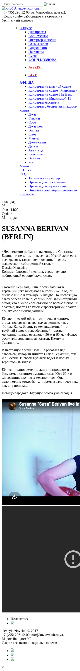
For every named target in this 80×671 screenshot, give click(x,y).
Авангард (35, 150)
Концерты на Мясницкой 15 (49, 98)
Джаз (32, 114)
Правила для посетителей (47, 182)
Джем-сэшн (37, 142)
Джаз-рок (35, 126)
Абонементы (38, 36)
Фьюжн (34, 118)
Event (32, 56)
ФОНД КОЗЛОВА (42, 60)
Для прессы (37, 32)
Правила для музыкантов (47, 186)
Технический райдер (44, 178)
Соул (32, 122)
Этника (34, 158)
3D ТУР (26, 170)
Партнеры (36, 52)
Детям (33, 146)
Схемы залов (38, 44)
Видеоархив (37, 48)
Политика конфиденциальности (52, 190)
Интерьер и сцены (42, 40)
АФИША (27, 82)
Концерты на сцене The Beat (50, 94)
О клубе (26, 28)
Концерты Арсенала (43, 102)
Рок (31, 162)
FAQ (23, 174)
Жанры (25, 110)
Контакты (27, 194)
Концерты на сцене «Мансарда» (52, 90)
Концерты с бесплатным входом (52, 106)
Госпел (33, 130)
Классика (35, 154)
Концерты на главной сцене (49, 86)
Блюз (32, 134)
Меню (24, 166)
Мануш (34, 138)
